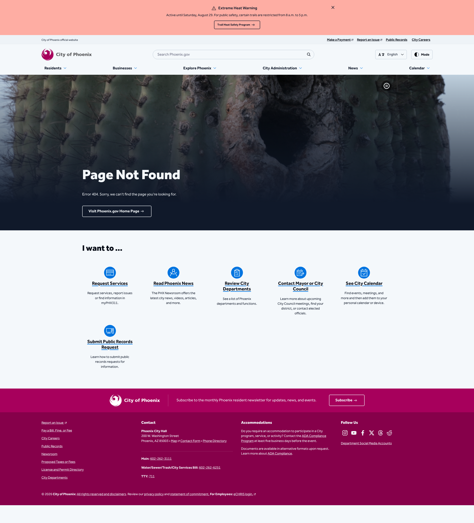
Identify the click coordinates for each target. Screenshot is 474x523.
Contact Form (190, 441)
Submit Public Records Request (110, 344)
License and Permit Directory (62, 469)
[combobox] (233, 54)
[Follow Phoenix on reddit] (389, 433)
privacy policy (154, 494)
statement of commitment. (189, 494)
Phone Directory (215, 441)
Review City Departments (237, 286)
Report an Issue (52, 422)
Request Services (110, 283)
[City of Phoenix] (66, 54)
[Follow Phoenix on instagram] (345, 433)
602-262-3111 (161, 458)
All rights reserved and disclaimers (101, 494)
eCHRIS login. (243, 494)
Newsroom (49, 454)
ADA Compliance (280, 453)
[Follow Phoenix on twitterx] (372, 433)
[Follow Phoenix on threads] (380, 433)
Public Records (52, 446)
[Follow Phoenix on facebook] (363, 433)
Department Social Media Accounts (366, 443)
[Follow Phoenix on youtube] (354, 433)
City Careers (50, 438)
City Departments (54, 477)
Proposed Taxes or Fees (58, 462)
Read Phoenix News (173, 283)
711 (152, 476)
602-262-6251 (210, 467)
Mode (425, 54)
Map (174, 441)
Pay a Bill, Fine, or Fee (56, 430)
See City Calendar (364, 283)
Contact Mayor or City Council (300, 286)
